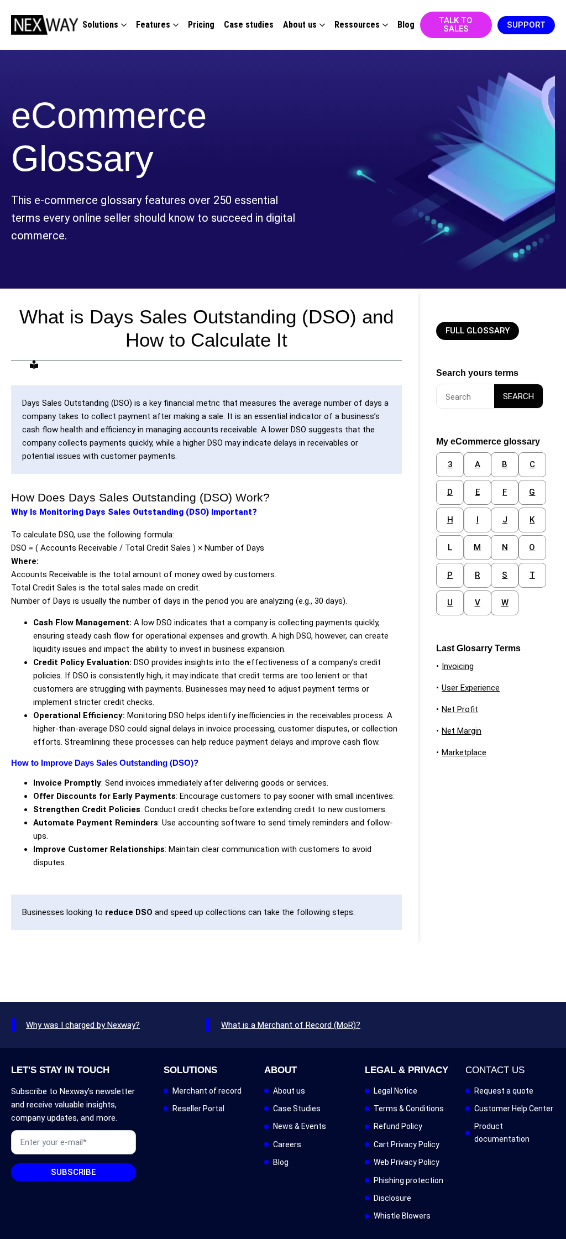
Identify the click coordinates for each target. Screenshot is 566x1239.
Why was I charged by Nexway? (83, 1025)
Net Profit (460, 709)
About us (300, 24)
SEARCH (518, 396)
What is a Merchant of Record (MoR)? (290, 1025)
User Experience (471, 688)
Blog (406, 24)
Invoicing (458, 666)
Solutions (100, 24)
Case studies (249, 24)
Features (153, 24)
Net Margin (461, 731)
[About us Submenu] (321, 24)
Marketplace (464, 752)
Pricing (201, 24)
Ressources (357, 24)
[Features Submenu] (174, 24)
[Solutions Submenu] (122, 24)
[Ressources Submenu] (384, 24)
